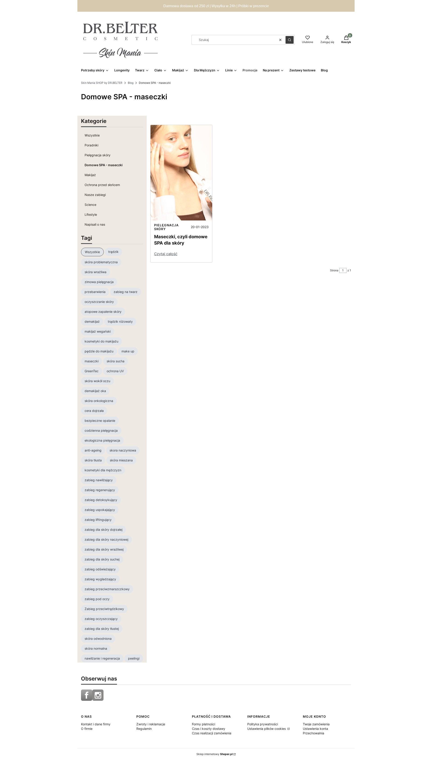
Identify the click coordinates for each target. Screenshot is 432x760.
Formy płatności (203, 724)
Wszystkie (92, 135)
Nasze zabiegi (95, 195)
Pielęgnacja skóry (97, 155)
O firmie (86, 729)
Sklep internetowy (214, 754)
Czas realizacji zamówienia (211, 733)
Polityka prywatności (262, 724)
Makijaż (90, 175)
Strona (334, 270)
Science (90, 204)
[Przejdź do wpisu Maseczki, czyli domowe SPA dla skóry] (181, 172)
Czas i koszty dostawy (208, 729)
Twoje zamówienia (316, 724)
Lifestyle (91, 214)
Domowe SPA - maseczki (104, 165)
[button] (290, 40)
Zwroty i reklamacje (150, 724)
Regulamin (144, 729)
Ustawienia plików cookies (267, 729)
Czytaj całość (165, 254)
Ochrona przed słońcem (102, 185)
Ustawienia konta (315, 729)
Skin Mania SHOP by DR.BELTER (101, 82)
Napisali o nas (95, 224)
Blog (130, 82)
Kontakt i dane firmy (95, 724)
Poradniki (91, 145)
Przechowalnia (313, 733)
